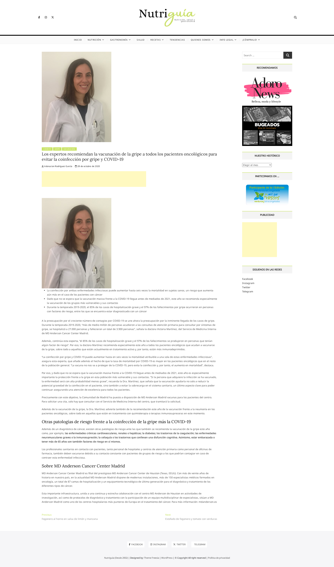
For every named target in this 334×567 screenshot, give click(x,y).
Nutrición (94, 39)
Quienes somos (201, 39)
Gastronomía (119, 39)
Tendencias (177, 39)
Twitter (246, 287)
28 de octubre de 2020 (88, 166)
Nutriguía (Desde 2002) (116, 557)
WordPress (167, 557)
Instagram (248, 283)
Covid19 (47, 149)
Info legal (226, 39)
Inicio (78, 39)
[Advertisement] (94, 179)
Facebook (247, 279)
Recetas (155, 39)
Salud (141, 39)
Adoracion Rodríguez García (58, 166)
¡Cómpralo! (249, 39)
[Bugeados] (267, 107)
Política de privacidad (219, 557)
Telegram (247, 291)
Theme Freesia (151, 557)
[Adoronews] (267, 77)
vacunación (69, 149)
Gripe (57, 149)
